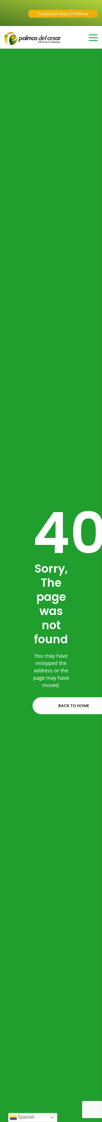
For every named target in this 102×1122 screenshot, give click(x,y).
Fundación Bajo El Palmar (63, 14)
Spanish (26, 1117)
